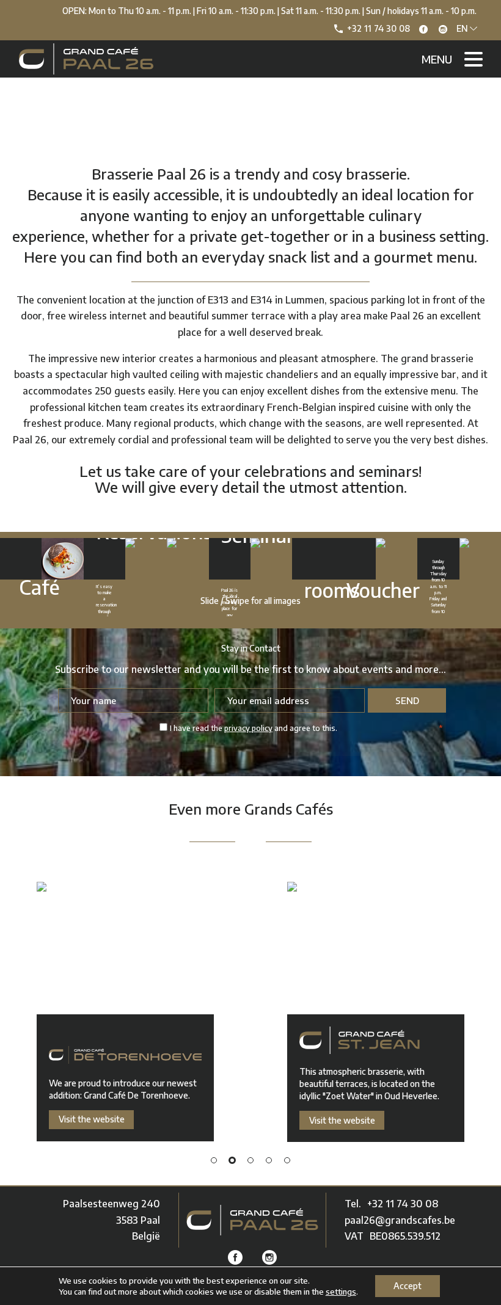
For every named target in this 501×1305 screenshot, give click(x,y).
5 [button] (287, 1160)
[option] (125, 1012)
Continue (21, 558)
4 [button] (269, 1160)
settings (341, 1291)
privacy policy (248, 728)
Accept (407, 1286)
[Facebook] (423, 29)
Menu (437, 59)
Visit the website (92, 1119)
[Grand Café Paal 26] (86, 59)
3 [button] (250, 1160)
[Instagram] (443, 29)
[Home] (252, 1220)
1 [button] (214, 1160)
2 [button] (232, 1160)
